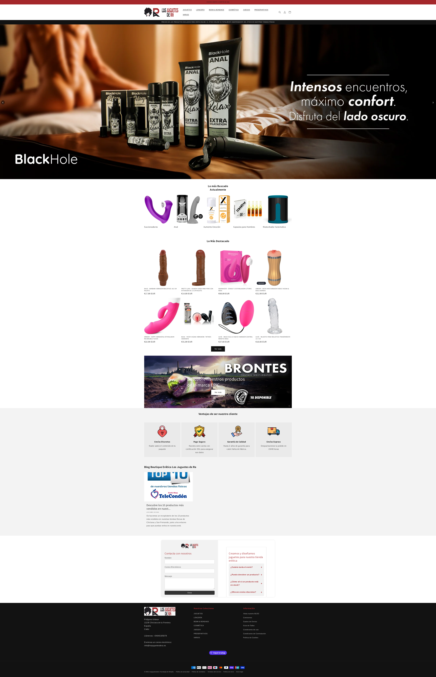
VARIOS (197, 637)
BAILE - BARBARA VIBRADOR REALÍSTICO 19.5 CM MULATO (160, 290)
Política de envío (228, 671)
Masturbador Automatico (274, 227)
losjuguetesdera (155, 671)
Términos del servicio (214, 671)
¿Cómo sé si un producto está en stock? (246, 583)
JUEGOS (197, 630)
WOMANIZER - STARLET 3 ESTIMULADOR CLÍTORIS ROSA (234, 290)
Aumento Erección (212, 227)
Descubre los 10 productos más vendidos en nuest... (165, 506)
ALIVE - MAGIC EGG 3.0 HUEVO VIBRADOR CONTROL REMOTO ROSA (235, 338)
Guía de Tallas (248, 625)
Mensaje (168, 576)
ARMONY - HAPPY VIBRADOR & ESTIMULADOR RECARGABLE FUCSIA (159, 338)
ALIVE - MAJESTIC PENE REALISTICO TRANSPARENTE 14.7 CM (273, 338)
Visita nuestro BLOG (251, 614)
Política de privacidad (182, 671)
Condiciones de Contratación (254, 634)
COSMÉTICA (199, 625)
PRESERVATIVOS (201, 634)
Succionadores (151, 227)
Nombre (168, 558)
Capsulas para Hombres (244, 227)
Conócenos (247, 617)
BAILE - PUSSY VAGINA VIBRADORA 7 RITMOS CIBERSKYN (196, 338)
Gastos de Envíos (250, 621)
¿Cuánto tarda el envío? (246, 567)
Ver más (218, 392)
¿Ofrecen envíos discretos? (246, 592)
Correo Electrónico (173, 567)
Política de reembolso (198, 671)
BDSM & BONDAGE (201, 621)
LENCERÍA (198, 617)
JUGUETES (198, 614)
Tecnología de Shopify (167, 671)
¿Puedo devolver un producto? (246, 574)
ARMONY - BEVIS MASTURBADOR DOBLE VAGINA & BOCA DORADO (272, 290)
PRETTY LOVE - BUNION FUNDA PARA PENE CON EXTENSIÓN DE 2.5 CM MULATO (197, 290)
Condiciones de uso (251, 630)
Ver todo (218, 349)
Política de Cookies (250, 637)
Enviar (190, 593)
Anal (176, 227)
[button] (188, 9)
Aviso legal (239, 671)
